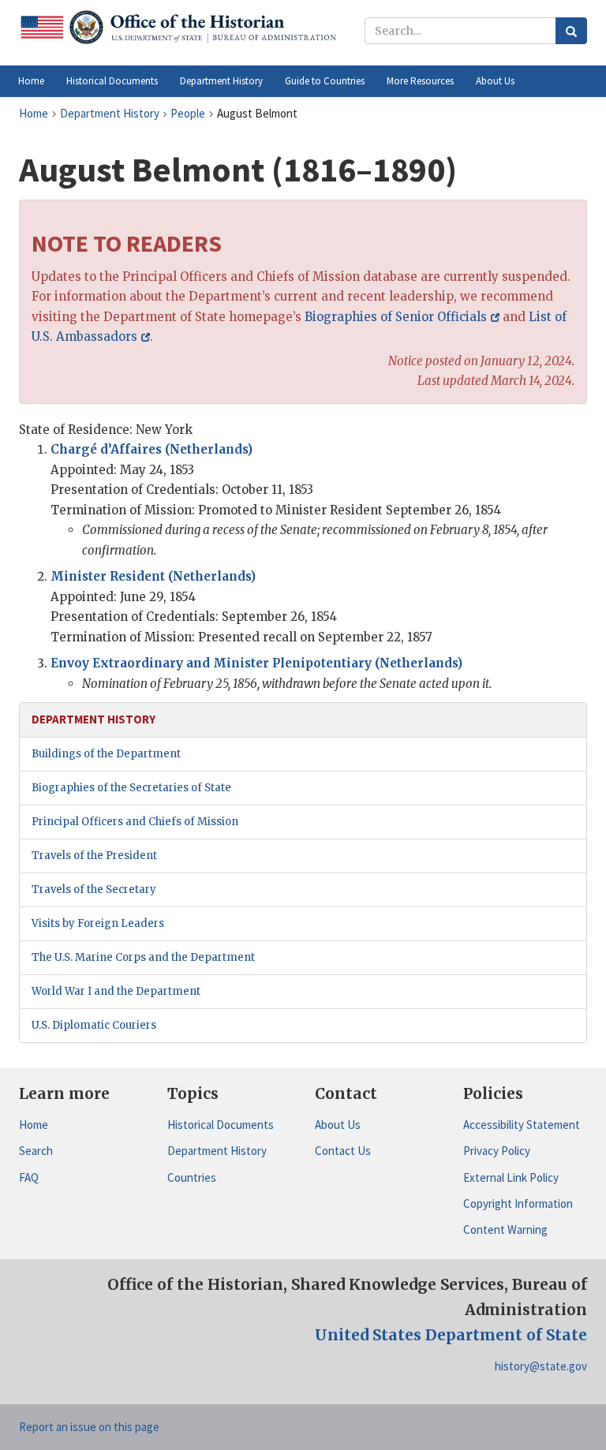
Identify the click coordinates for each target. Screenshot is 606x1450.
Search (36, 1150)
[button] (112, 81)
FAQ (29, 1177)
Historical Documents (220, 1124)
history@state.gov (541, 1365)
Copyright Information (518, 1203)
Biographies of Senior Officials (396, 316)
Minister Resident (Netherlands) (153, 576)
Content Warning (505, 1229)
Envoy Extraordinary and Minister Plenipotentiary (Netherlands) (256, 663)
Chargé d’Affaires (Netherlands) (151, 449)
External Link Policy (511, 1177)
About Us (338, 1124)
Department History (217, 1150)
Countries (191, 1177)
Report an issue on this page (89, 1426)
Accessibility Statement (521, 1124)
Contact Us (343, 1150)
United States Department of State (451, 1334)
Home (33, 1124)
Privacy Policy (496, 1150)
